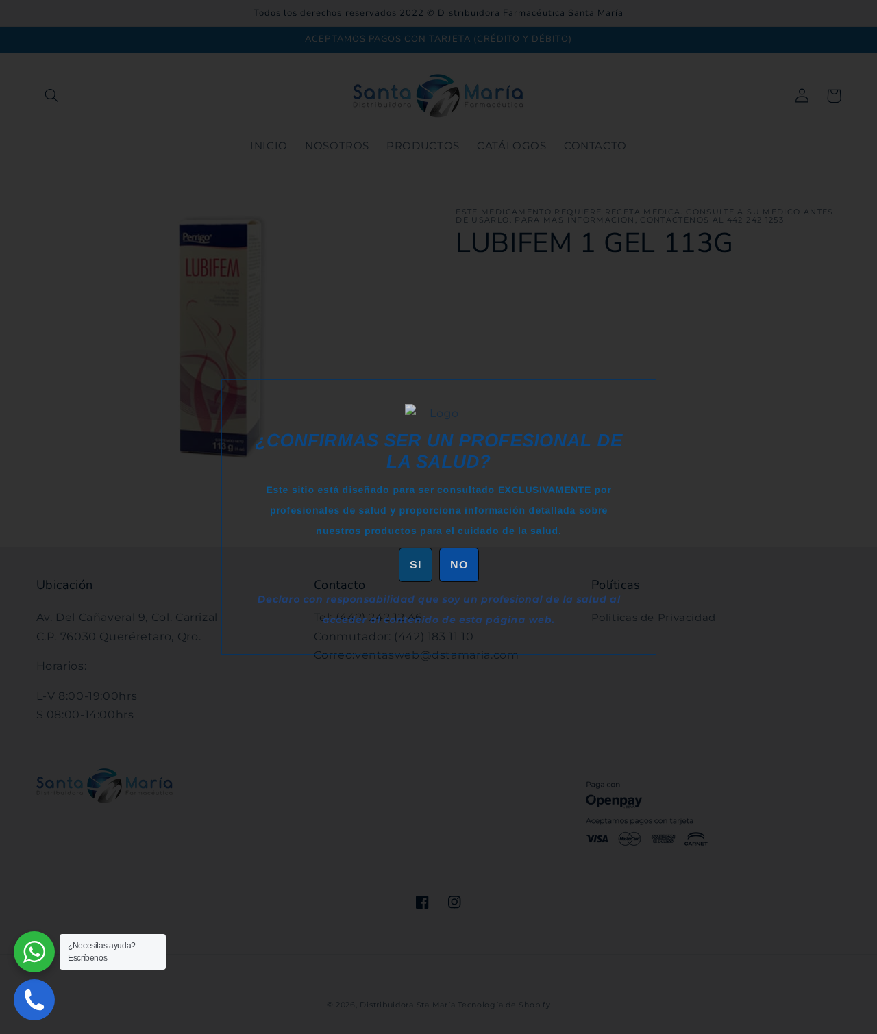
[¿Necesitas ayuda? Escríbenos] (34, 951)
